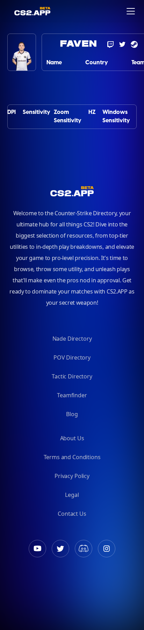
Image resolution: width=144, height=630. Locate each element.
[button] (130, 11)
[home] (11, 11)
